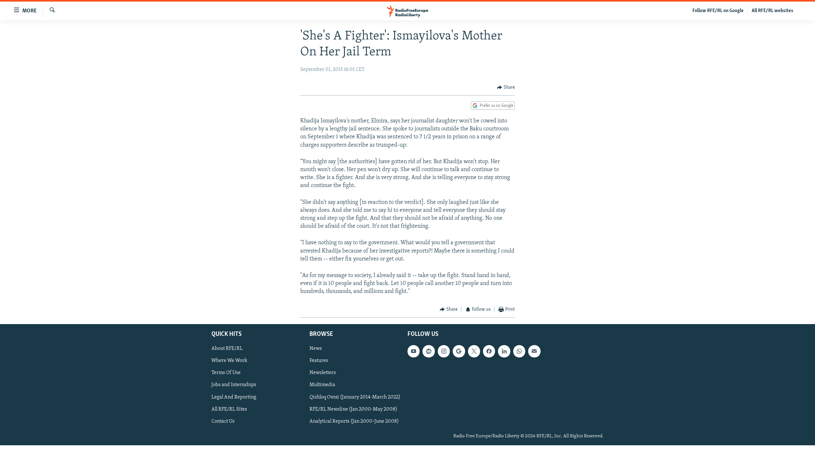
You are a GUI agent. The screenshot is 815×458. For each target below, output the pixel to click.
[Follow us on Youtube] (414, 351)
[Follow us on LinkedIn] (504, 351)
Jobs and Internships (233, 384)
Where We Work (229, 360)
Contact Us (223, 421)
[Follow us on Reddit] (428, 351)
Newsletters (322, 372)
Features (318, 360)
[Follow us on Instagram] (444, 351)
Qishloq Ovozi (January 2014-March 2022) (354, 396)
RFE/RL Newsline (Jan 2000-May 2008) (353, 409)
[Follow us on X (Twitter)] (474, 351)
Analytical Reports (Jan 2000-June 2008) (354, 421)
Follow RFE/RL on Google (718, 10)
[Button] (506, 87)
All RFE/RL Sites (229, 409)
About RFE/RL (227, 348)
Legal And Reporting (233, 396)
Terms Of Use (226, 372)
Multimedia (322, 384)
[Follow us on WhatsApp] (519, 351)
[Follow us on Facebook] (489, 351)
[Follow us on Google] (459, 351)
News (315, 348)
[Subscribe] (534, 351)
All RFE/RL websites (772, 10)
